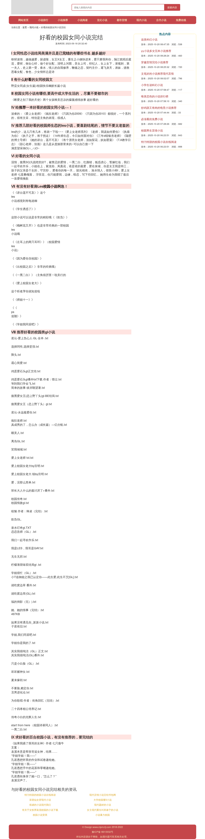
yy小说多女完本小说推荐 (156, 51)
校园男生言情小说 (152, 130)
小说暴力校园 (102, 814)
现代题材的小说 (102, 804)
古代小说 (161, 20)
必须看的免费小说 (152, 119)
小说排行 (43, 20)
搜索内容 (172, 7)
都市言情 (122, 20)
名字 (23, 291)
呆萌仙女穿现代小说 (40, 799)
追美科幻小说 (149, 39)
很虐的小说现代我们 (40, 804)
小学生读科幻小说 (152, 85)
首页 (24, 27)
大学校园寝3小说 (103, 799)
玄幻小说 (102, 20)
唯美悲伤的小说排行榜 (154, 96)
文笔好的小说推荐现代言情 (157, 73)
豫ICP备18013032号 (102, 831)
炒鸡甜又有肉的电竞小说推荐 (158, 108)
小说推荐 (63, 20)
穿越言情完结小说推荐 (154, 62)
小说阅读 (82, 20)
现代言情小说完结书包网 (102, 794)
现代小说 (141, 20)
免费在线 (181, 20)
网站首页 (23, 20)
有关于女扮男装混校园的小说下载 (40, 809)
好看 (28, 79)
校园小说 (50, 186)
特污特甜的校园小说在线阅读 (40, 794)
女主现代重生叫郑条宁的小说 (102, 809)
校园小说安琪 (40, 814)
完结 (66, 53)
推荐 (22, 107)
